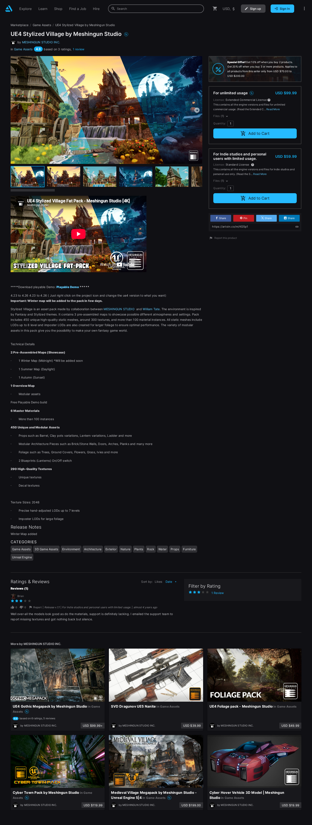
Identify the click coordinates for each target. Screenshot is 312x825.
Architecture (93, 549)
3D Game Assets (46, 549)
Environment (71, 549)
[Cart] (215, 8)
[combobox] (156, 8)
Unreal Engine (22, 557)
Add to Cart (259, 133)
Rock (150, 549)
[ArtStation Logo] (9, 8)
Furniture (189, 549)
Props (175, 549)
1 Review (217, 593)
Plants (138, 549)
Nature (125, 549)
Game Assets (23, 49)
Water (162, 549)
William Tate (151, 309)
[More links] (304, 8)
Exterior (111, 549)
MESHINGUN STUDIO (119, 309)
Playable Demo (67, 287)
